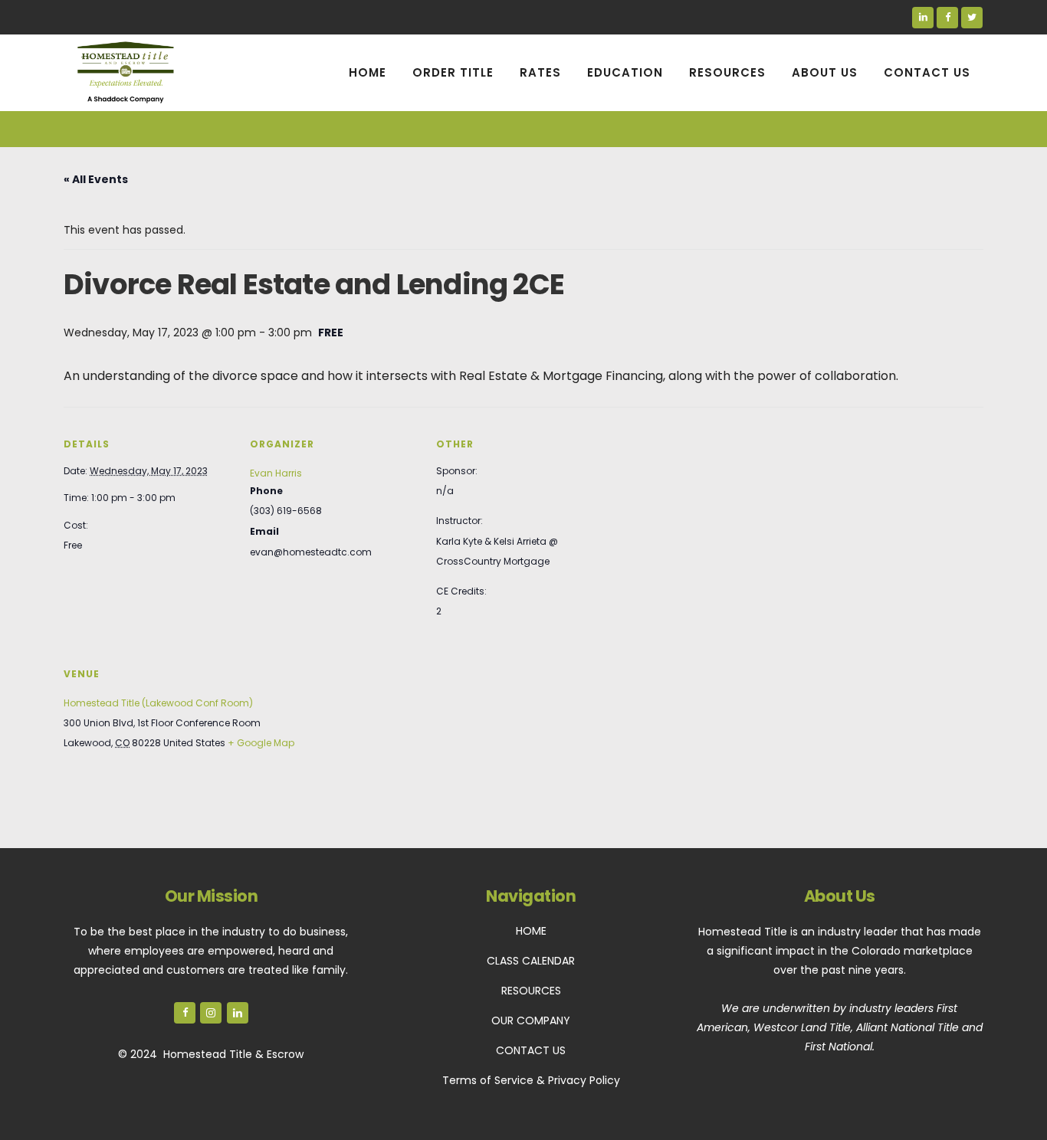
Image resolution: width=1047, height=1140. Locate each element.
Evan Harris (276, 473)
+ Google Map (261, 742)
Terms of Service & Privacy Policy (531, 1080)
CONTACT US (531, 1050)
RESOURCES (531, 990)
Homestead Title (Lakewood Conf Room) (158, 702)
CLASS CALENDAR (531, 960)
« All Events (96, 179)
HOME (531, 931)
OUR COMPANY (530, 1020)
